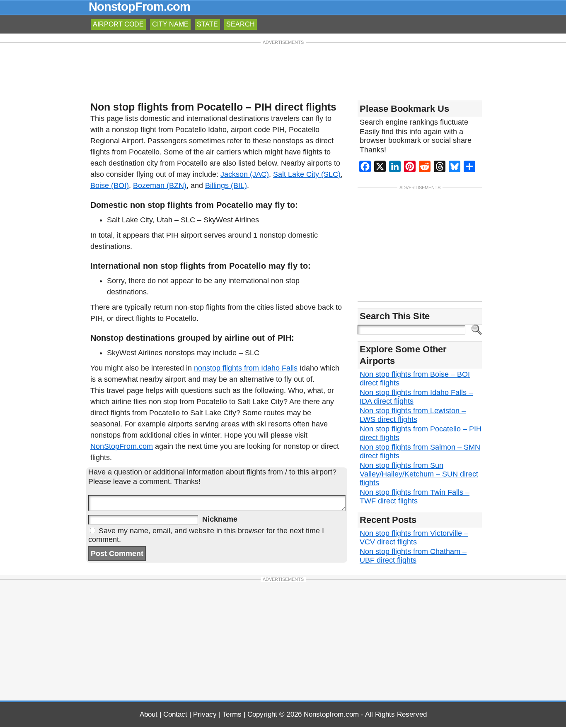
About (148, 714)
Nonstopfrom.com (331, 714)
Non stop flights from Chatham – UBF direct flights (413, 555)
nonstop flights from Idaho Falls (246, 368)
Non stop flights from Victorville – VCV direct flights (414, 537)
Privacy (205, 714)
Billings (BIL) (226, 185)
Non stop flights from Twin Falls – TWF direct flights (414, 496)
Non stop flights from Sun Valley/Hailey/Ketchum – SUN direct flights (419, 474)
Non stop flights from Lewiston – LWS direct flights (413, 415)
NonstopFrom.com (139, 6)
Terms (232, 714)
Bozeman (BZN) (159, 185)
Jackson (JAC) (244, 174)
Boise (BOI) (109, 185)
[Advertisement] (283, 65)
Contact (175, 714)
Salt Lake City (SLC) (307, 174)
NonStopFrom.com (121, 446)
